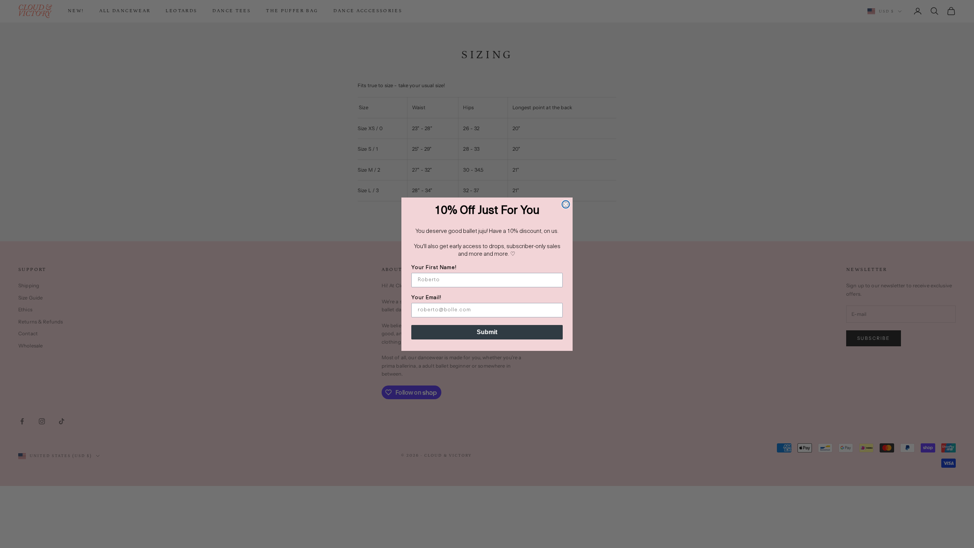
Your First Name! (434, 268)
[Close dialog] (566, 204)
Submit (487, 332)
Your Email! (426, 298)
